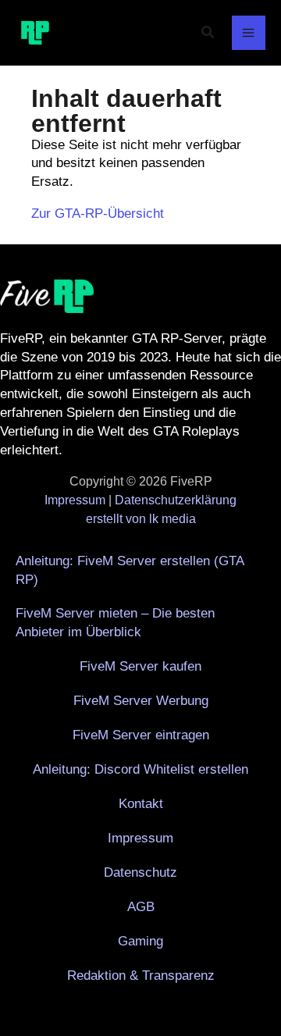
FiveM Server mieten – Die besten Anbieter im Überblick (115, 622)
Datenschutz (140, 872)
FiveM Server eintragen (141, 735)
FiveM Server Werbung (140, 700)
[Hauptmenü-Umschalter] (249, 33)
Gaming (140, 941)
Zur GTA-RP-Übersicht (97, 213)
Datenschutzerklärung (176, 500)
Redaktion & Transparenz (141, 975)
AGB (141, 906)
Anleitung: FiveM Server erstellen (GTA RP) (130, 570)
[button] (208, 33)
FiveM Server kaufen (140, 666)
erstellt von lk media (141, 518)
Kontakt (141, 803)
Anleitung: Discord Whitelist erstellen (140, 769)
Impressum (74, 500)
